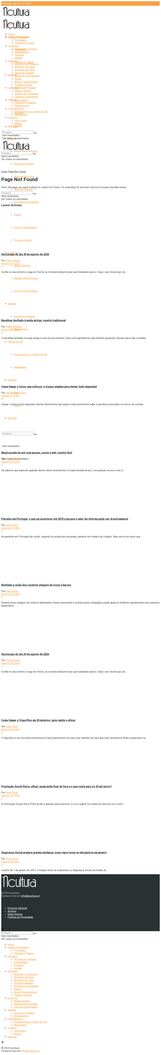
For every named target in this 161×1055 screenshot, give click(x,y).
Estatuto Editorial (17, 908)
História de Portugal (25, 87)
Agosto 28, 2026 (10, 663)
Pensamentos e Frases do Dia (31, 111)
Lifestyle (13, 87)
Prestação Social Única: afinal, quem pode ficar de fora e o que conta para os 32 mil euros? (56, 786)
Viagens (12, 99)
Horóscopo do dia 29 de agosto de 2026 (25, 654)
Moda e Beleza (22, 265)
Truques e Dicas (23, 84)
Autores (12, 911)
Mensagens (21, 114)
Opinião (18, 125)
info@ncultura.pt (30, 895)
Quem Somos (15, 914)
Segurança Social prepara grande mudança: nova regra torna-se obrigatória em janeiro (54, 852)
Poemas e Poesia (23, 62)
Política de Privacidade (20, 917)
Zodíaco (12, 117)
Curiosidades (21, 100)
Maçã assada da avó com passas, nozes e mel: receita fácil (36, 452)
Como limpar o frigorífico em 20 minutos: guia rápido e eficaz (38, 720)
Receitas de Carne (24, 163)
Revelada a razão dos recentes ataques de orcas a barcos (36, 585)
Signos (18, 123)
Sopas (18, 78)
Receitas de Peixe (25, 69)
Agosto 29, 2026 (10, 263)
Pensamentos (15, 341)
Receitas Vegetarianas (26, 202)
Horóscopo (20, 392)
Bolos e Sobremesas (26, 81)
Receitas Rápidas (23, 189)
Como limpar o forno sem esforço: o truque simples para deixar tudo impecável (49, 386)
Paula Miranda (13, 326)
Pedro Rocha (13, 260)
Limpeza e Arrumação (26, 96)
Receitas (13, 60)
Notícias (13, 126)
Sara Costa (12, 392)
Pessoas (19, 55)
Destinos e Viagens (24, 316)
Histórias (13, 46)
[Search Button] (35, 132)
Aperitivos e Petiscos (27, 63)
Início (11, 34)
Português (20, 40)
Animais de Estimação (27, 93)
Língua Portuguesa (18, 37)
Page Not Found (17, 171)
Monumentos (21, 329)
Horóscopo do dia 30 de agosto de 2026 (25, 254)
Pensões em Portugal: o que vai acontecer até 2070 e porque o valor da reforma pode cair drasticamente (64, 519)
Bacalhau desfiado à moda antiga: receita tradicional (33, 320)
